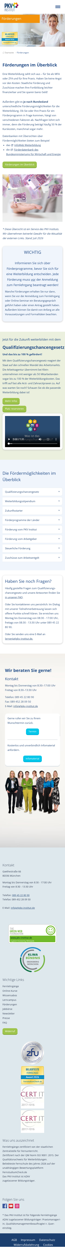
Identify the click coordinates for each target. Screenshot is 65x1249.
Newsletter (8, 1013)
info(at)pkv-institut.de (25, 706)
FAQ (4, 1022)
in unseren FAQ (14, 597)
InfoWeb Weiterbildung (27, 145)
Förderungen (9, 1004)
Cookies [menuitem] (48, 1245)
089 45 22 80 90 (21, 895)
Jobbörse (7, 1009)
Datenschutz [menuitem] (47, 1240)
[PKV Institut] (11, 7)
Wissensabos (9, 995)
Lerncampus (9, 999)
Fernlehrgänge (10, 986)
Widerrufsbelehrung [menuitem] (27, 1245)
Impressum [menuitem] (28, 1240)
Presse (6, 1018)
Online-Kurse (9, 990)
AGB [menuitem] (15, 1240)
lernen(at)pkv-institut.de (18, 638)
